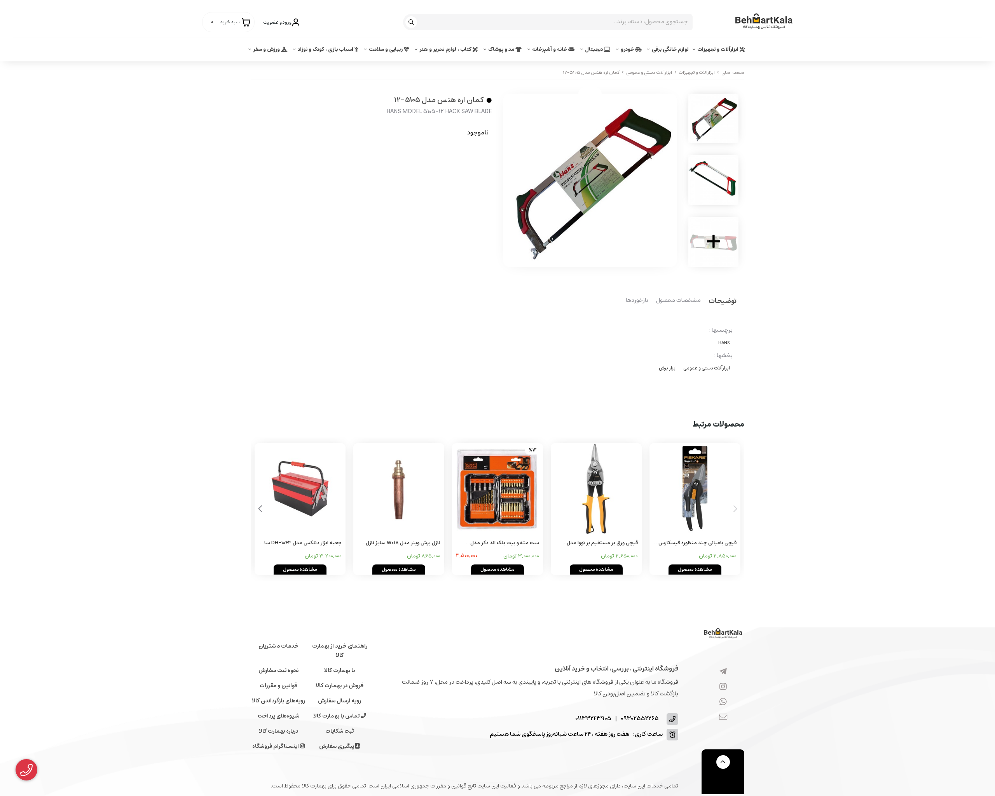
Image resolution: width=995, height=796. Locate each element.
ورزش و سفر (267, 49)
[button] (260, 508)
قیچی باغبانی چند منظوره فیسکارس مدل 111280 (697, 543)
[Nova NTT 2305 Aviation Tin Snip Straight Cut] (596, 488)
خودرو (628, 49)
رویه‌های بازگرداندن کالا (278, 700)
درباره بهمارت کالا (278, 731)
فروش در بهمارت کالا (339, 685)
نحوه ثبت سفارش (278, 670)
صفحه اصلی (732, 72)
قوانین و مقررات (278, 685)
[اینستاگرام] (723, 687)
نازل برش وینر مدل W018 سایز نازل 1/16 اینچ (403, 543)
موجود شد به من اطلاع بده (442, 155)
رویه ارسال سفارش (339, 700)
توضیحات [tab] (723, 301)
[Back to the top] (723, 762)
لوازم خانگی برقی (670, 49)
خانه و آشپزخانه (550, 49)
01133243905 (593, 718)
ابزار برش (668, 368)
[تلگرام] (723, 672)
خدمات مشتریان (278, 646)
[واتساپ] (723, 702)
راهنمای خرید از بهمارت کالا (339, 650)
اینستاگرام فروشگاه (276, 746)
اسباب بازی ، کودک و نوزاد (326, 49)
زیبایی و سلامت (386, 49)
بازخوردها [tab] (637, 300)
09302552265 (640, 718)
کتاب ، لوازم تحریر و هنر (446, 49)
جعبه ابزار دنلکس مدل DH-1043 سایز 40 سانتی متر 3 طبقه (301, 543)
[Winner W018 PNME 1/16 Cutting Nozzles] (398, 488)
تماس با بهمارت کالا (337, 716)
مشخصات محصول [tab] (678, 300)
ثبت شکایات (339, 731)
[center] (412, 22)
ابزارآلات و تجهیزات (718, 49)
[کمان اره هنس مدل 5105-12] (722, 633)
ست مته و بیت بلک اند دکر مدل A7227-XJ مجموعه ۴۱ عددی (504, 543)
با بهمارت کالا (339, 670)
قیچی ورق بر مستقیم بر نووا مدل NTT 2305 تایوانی (602, 543)
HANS (724, 343)
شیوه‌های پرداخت (278, 716)
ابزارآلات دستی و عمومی (649, 72)
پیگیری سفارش (337, 746)
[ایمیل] (723, 717)
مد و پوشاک (501, 49)
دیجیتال (594, 49)
